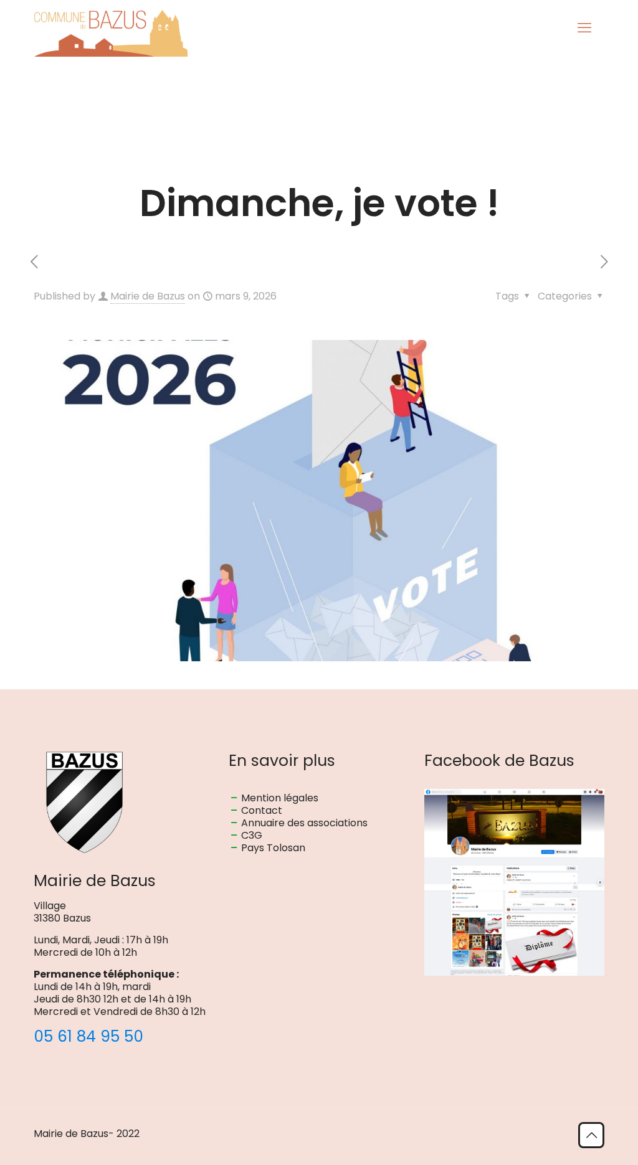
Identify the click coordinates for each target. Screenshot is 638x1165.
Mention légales (279, 798)
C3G (251, 835)
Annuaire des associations (304, 823)
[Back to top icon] (591, 1135)
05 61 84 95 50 (88, 1036)
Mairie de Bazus (147, 296)
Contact (261, 810)
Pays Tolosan (273, 848)
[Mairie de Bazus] (111, 28)
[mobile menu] (584, 28)
